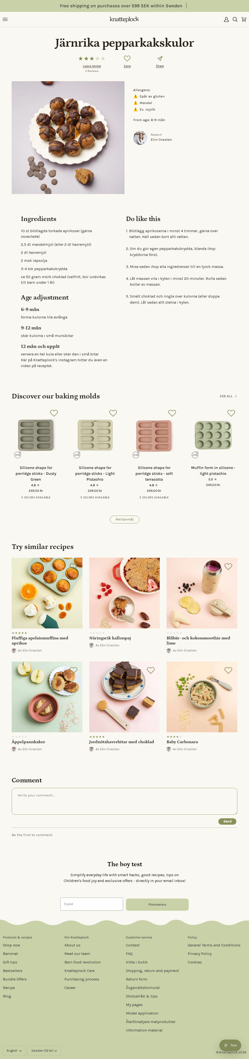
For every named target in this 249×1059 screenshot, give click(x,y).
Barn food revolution (82, 962)
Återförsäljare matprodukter (151, 1021)
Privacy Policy (200, 953)
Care (79, 970)
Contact (133, 945)
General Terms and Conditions (214, 945)
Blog (7, 996)
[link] (47, 606)
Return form (136, 979)
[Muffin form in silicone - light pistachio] (213, 434)
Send (227, 821)
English (12, 1050)
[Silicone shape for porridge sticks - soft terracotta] (154, 434)
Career (70, 987)
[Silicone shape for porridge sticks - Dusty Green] (36, 434)
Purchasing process (81, 979)
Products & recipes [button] (17, 937)
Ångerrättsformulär (143, 987)
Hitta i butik (137, 962)
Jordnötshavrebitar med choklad (121, 742)
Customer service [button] (139, 937)
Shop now (11, 945)
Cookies (195, 962)
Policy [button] (192, 937)
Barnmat (10, 953)
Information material (144, 1030)
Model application (142, 1013)
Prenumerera (157, 904)
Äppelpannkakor (28, 742)
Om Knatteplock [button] (76, 937)
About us (72, 945)
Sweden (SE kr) (42, 1050)
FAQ (129, 953)
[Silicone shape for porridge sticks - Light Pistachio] (95, 434)
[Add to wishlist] (127, 58)
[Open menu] (7, 19)
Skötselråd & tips (142, 996)
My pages (134, 1004)
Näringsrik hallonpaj (110, 638)
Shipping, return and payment (152, 970)
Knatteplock (228, 1052)
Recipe (9, 987)
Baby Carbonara (182, 742)
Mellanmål (125, 519)
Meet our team (77, 953)
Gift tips (10, 962)
